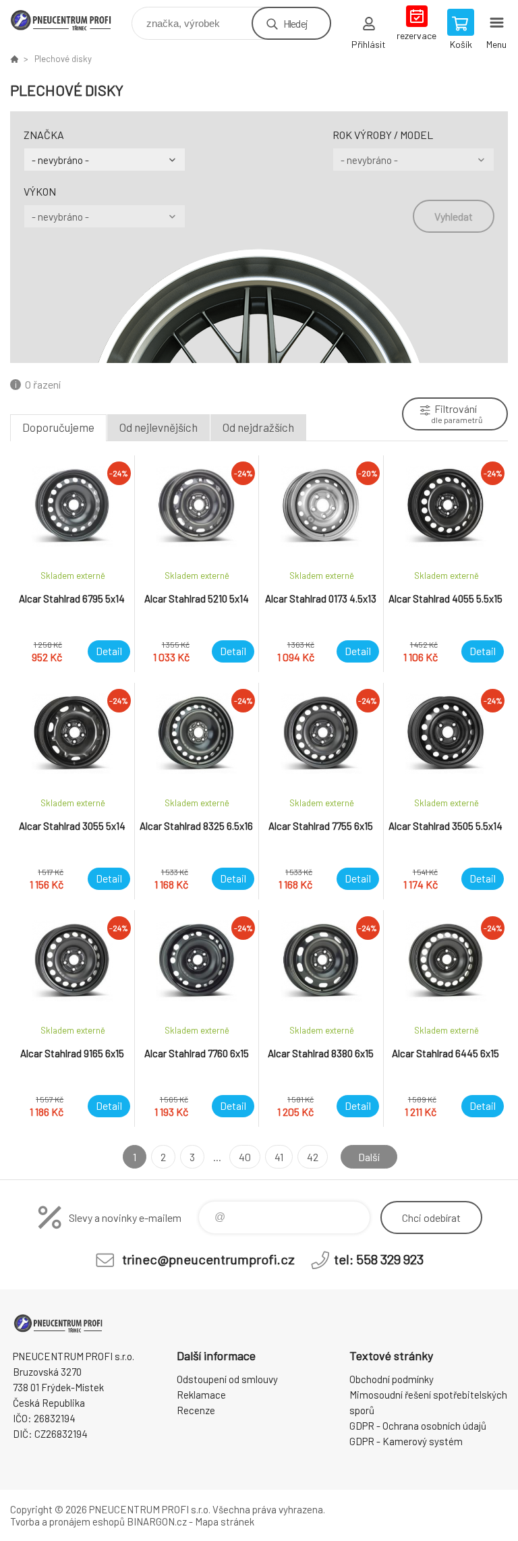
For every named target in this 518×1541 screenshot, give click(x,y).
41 (279, 1156)
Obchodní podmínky (391, 1379)
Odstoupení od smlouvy (227, 1379)
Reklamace (201, 1395)
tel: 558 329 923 (379, 1259)
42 (312, 1156)
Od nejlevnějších (158, 427)
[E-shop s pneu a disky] (14, 59)
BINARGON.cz (157, 1521)
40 (245, 1156)
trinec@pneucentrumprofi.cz (208, 1259)
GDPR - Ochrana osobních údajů (417, 1426)
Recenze (196, 1410)
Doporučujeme (58, 427)
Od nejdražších (258, 427)
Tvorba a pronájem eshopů (67, 1521)
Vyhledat (453, 216)
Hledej (295, 23)
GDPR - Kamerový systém (406, 1441)
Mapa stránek (224, 1521)
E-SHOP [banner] (70, 20)
